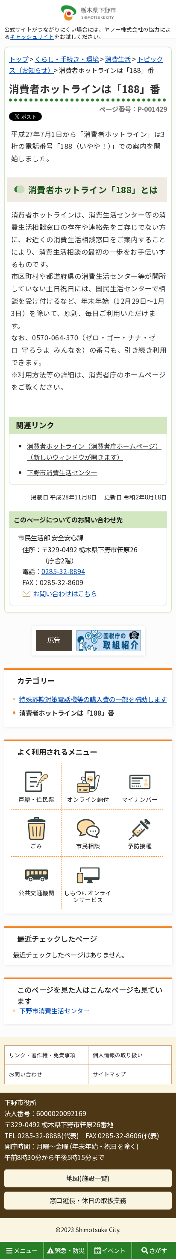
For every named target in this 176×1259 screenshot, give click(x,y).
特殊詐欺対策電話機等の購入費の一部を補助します (93, 699)
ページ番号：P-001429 (133, 108)
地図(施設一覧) (88, 1178)
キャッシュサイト (32, 36)
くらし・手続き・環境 (67, 59)
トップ (18, 59)
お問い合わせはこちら (65, 593)
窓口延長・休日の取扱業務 (88, 1200)
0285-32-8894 (63, 571)
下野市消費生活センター (54, 1010)
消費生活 (118, 59)
